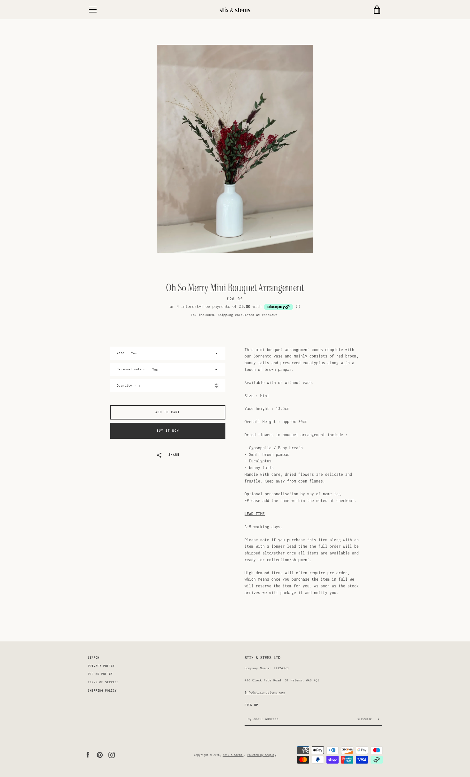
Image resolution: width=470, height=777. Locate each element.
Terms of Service (103, 682)
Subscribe (365, 719)
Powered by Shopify (261, 755)
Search (93, 657)
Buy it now (168, 430)
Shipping (225, 315)
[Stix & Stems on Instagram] (111, 754)
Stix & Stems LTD (262, 657)
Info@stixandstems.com (265, 692)
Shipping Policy (102, 690)
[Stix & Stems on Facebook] (88, 754)
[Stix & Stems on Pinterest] (100, 754)
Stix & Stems (233, 755)
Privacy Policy (101, 666)
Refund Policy (100, 674)
